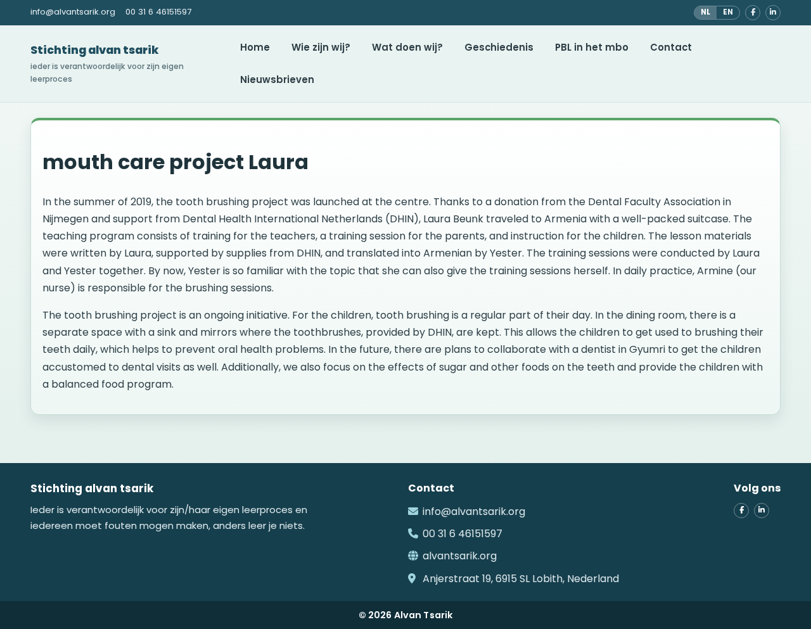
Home (255, 47)
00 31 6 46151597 (462, 533)
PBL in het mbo (592, 47)
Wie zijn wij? (320, 47)
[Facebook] (752, 12)
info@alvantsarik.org (474, 511)
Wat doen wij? (407, 47)
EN (728, 12)
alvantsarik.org (460, 556)
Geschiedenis (498, 47)
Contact (671, 47)
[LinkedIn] (773, 12)
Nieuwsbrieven (277, 79)
